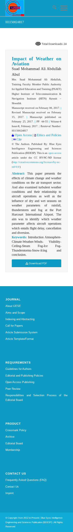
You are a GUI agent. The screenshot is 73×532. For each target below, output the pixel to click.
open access (54, 152)
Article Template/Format (19, 338)
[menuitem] (52, 8)
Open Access (23, 135)
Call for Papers (14, 325)
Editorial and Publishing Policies (24, 375)
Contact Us (12, 486)
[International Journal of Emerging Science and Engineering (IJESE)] (30, 8)
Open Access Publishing (19, 382)
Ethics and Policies (48, 135)
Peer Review (12, 388)
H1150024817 (14, 22)
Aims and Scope (15, 312)
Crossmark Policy (15, 430)
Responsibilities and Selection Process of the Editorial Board (36, 397)
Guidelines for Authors (18, 368)
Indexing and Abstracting (19, 319)
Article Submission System (21, 332)
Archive (9, 436)
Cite (19, 139)
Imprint (9, 493)
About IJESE (13, 306)
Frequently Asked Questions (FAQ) (25, 479)
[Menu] (62, 8)
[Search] (52, 8)
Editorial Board (14, 443)
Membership (12, 449)
